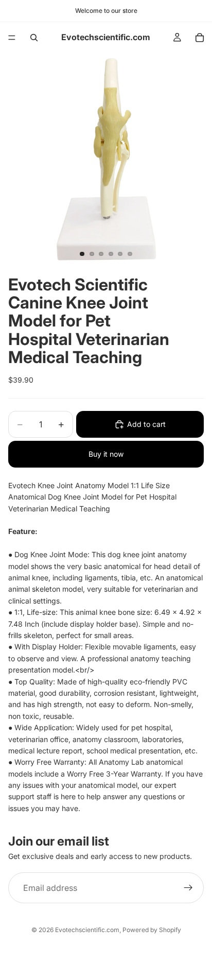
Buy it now (106, 454)
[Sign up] (188, 888)
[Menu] (12, 37)
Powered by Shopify (151, 930)
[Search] (34, 37)
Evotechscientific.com (87, 930)
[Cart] (199, 37)
